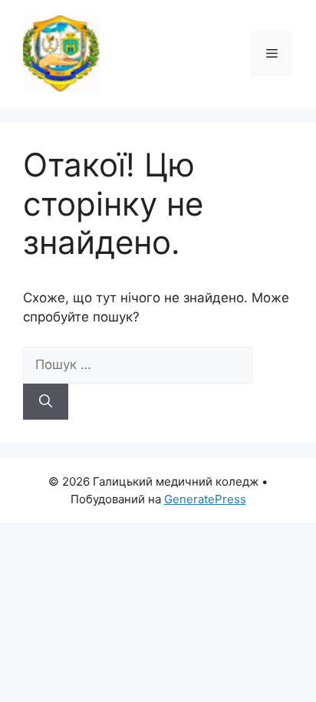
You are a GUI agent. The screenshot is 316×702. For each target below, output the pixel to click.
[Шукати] (45, 402)
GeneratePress (205, 499)
